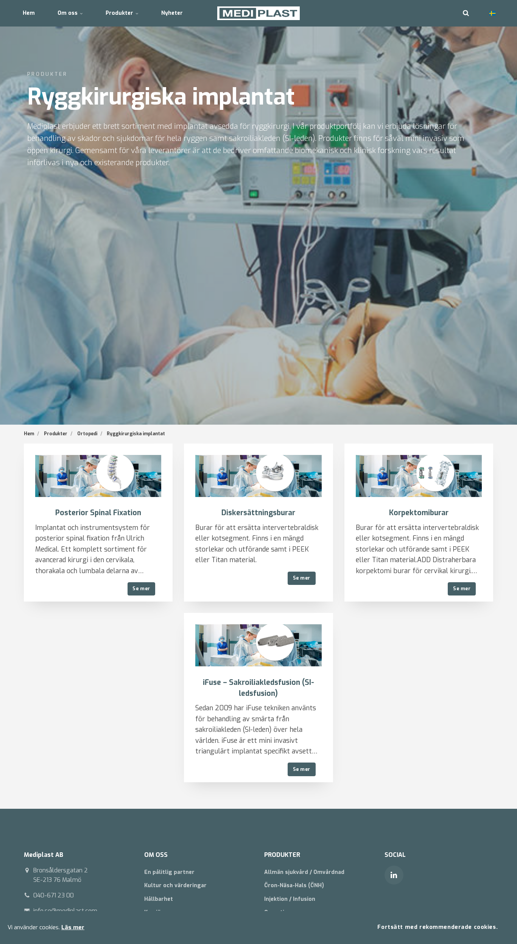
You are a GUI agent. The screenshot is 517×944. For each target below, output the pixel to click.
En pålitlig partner (169, 872)
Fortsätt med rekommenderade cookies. (437, 927)
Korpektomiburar (418, 512)
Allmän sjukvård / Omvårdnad (304, 872)
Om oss (68, 13)
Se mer (141, 588)
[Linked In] (394, 875)
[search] (466, 13)
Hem (29, 13)
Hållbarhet (158, 899)
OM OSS (156, 855)
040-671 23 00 (53, 895)
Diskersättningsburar (258, 512)
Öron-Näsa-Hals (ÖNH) (294, 885)
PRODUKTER (282, 855)
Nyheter (172, 13)
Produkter (120, 13)
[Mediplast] (258, 13)
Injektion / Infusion (289, 899)
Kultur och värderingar (175, 885)
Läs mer (72, 927)
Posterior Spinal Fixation (98, 512)
